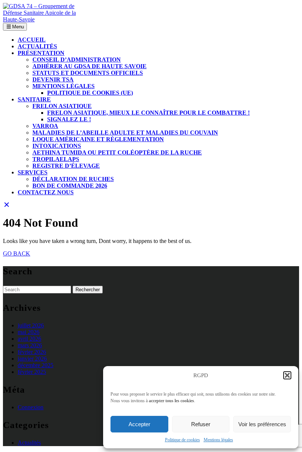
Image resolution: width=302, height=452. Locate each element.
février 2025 (32, 372)
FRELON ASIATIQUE (62, 106)
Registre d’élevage (66, 166)
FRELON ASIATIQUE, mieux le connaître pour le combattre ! (148, 112)
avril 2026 (29, 338)
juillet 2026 (31, 325)
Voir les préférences (262, 424)
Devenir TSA (53, 79)
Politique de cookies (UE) (90, 93)
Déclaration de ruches (73, 179)
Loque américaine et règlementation (98, 139)
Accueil (32, 39)
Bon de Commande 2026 (69, 185)
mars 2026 (30, 345)
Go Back (16, 253)
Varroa (45, 126)
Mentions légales (218, 439)
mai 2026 (28, 332)
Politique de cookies (182, 439)
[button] (287, 375)
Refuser (200, 424)
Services (33, 172)
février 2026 (32, 352)
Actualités (37, 46)
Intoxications (56, 146)
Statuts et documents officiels (87, 73)
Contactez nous (46, 192)
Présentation (41, 53)
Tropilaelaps (55, 159)
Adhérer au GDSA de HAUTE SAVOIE (89, 66)
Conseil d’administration (76, 59)
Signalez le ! (69, 119)
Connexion (30, 407)
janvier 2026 (32, 358)
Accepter (139, 424)
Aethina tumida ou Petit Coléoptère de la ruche (117, 152)
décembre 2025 (35, 365)
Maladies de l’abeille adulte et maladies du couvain (125, 132)
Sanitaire (34, 99)
